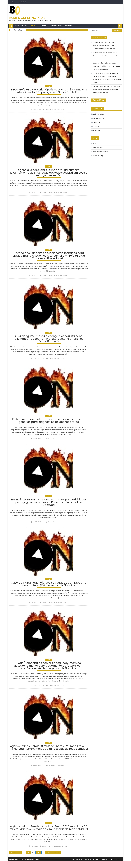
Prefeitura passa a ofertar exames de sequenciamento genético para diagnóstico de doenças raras (48, 421)
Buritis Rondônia (21, 26)
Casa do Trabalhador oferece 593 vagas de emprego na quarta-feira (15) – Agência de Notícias (48, 584)
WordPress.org (98, 156)
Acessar (95, 143)
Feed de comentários (100, 152)
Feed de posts (98, 147)
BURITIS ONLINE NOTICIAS (27, 18)
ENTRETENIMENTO (56, 26)
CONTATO (68, 26)
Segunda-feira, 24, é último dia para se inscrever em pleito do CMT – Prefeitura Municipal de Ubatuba (106, 66)
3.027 (48, 853)
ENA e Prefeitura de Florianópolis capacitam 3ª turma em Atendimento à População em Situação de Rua (49, 91)
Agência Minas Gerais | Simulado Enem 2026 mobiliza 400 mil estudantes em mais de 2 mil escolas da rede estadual (48, 748)
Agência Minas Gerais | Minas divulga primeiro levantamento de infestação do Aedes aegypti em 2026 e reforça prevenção (48, 173)
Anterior (13, 853)
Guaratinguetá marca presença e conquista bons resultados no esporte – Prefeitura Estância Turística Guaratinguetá (49, 339)
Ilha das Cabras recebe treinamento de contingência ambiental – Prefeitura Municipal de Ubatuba (106, 90)
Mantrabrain (35, 859)
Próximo (56, 853)
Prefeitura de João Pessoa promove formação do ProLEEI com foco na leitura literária (107, 56)
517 (38, 853)
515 (28, 853)
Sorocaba (96, 130)
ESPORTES (44, 26)
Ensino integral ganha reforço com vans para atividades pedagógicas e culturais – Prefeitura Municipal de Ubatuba (49, 502)
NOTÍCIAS (33, 26)
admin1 (44, 192)
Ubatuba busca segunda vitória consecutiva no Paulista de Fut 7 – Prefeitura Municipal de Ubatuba (104, 46)
